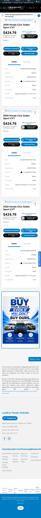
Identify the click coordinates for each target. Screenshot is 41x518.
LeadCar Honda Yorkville (4, 490)
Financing (26, 449)
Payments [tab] (27, 62)
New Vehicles (7, 471)
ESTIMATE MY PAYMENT (11, 49)
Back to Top (35, 359)
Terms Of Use (15, 490)
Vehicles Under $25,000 (5, 464)
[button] (35, 21)
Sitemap (20, 490)
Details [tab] (14, 62)
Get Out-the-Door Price (13, 53)
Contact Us (11, 418)
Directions (34, 457)
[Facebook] (4, 438)
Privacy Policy (10, 490)
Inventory (7, 449)
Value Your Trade (29, 53)
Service (17, 449)
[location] (36, 2)
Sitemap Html (26, 490)
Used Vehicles (7, 453)
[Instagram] (9, 438)
